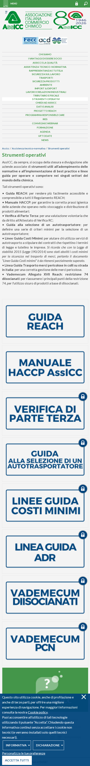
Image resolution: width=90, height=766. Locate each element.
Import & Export (46, 88)
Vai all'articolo (45, 321)
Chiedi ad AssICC (46, 102)
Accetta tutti (17, 760)
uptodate (45, 135)
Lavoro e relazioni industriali (46, 92)
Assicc (5, 148)
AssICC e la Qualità (45, 62)
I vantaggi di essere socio (45, 58)
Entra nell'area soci (78, 3)
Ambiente (46, 84)
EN (11, 13)
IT (6, 13)
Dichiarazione (48, 745)
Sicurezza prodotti (45, 81)
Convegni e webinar (45, 123)
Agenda (45, 131)
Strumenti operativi (46, 99)
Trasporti (46, 77)
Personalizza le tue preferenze (23, 753)
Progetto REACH (45, 110)
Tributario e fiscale (46, 95)
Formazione (45, 127)
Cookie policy (38, 712)
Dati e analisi (45, 106)
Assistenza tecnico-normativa (45, 66)
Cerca (86, 3)
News (45, 140)
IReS (45, 119)
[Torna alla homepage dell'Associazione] (45, 19)
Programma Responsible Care (45, 115)
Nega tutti (83, 697)
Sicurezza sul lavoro (46, 74)
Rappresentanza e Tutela (46, 70)
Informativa (16, 745)
